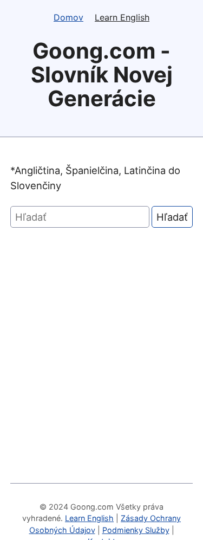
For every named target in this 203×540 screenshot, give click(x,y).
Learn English (122, 17)
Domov (68, 17)
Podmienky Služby (135, 530)
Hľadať (172, 217)
